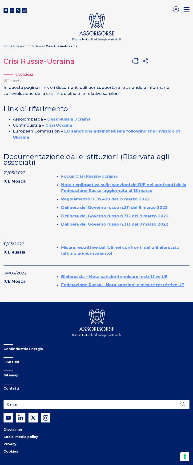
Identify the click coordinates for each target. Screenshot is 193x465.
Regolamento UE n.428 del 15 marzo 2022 (105, 199)
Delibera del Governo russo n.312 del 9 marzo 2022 (115, 216)
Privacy (10, 444)
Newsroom (24, 46)
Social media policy (21, 437)
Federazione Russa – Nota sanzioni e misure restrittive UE (122, 284)
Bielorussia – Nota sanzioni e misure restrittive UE (114, 276)
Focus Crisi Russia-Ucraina (89, 176)
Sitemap (11, 375)
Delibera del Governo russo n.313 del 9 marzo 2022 (114, 224)
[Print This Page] (135, 61)
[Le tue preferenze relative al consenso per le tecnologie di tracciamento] (184, 456)
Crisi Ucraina (58, 125)
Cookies (11, 451)
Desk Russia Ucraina (69, 119)
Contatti (11, 388)
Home (8, 46)
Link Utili (11, 362)
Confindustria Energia (23, 349)
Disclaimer (13, 429)
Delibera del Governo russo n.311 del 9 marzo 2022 (114, 207)
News (39, 46)
